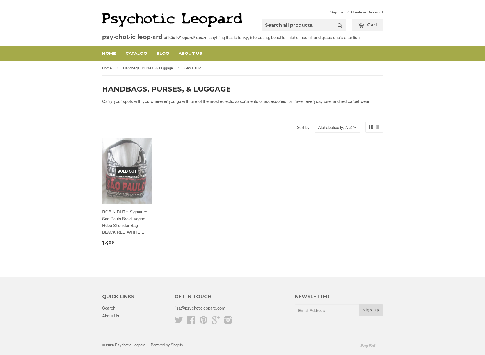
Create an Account (367, 12)
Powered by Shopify (167, 344)
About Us (190, 53)
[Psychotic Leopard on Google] (216, 321)
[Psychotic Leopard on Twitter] (179, 321)
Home (109, 53)
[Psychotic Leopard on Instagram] (228, 321)
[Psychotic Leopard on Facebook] (191, 321)
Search (108, 308)
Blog (162, 53)
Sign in (336, 12)
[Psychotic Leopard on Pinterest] (203, 321)
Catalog (136, 53)
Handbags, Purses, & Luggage (148, 67)
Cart (371, 25)
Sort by (303, 127)
